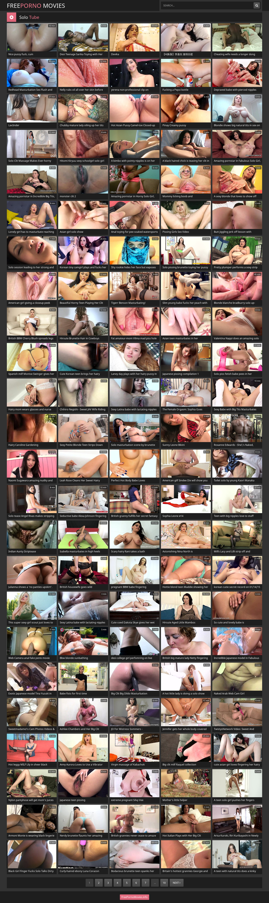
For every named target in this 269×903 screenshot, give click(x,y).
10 (164, 882)
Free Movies (36, 5)
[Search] (257, 5)
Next (176, 882)
